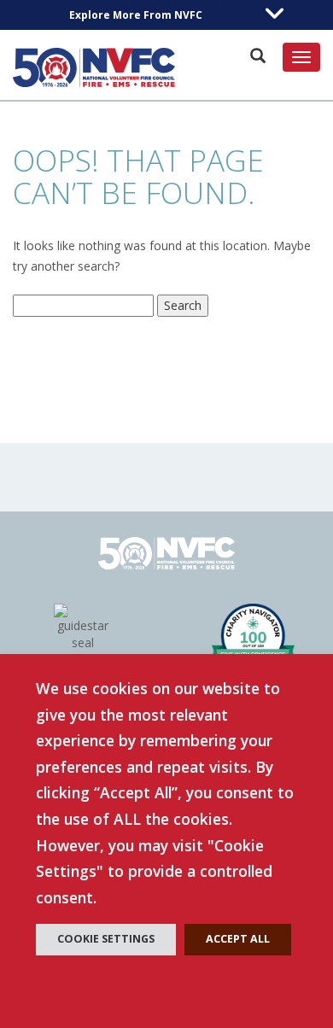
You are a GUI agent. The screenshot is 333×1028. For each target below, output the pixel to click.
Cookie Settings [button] (106, 939)
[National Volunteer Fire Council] (94, 67)
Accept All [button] (238, 939)
